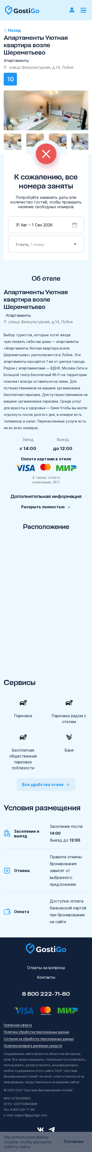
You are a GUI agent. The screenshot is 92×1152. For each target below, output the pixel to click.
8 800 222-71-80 (46, 994)
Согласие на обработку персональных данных (39, 1039)
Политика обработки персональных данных (36, 1032)
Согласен (73, 1142)
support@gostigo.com (30, 1115)
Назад (14, 30)
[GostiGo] (22, 10)
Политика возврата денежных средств (33, 1046)
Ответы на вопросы (46, 967)
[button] (83, 10)
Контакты (46, 977)
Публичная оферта (18, 1025)
